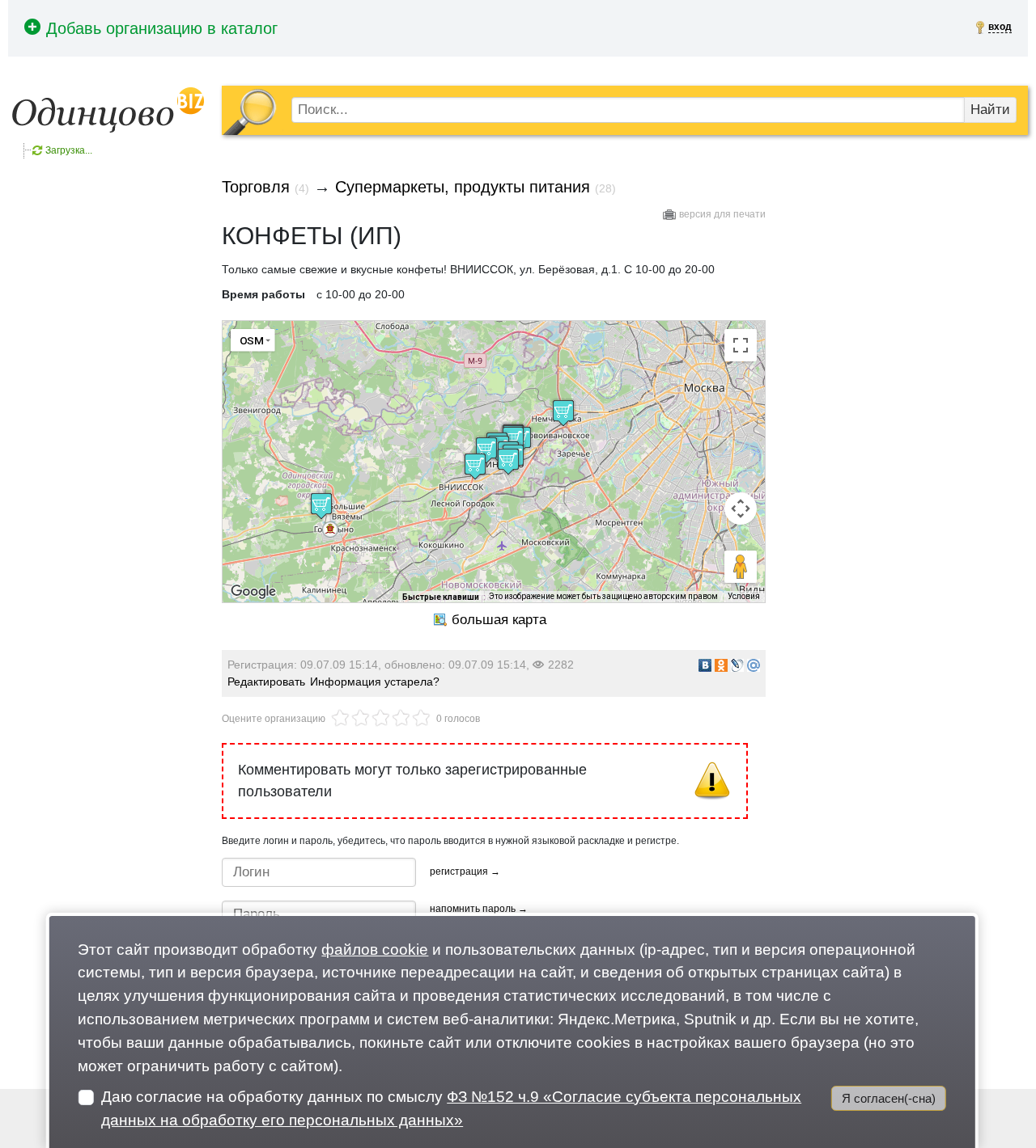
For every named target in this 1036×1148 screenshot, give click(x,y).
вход (1000, 26)
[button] (330, 529)
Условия (744, 596)
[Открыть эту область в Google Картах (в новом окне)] (253, 591)
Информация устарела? (374, 681)
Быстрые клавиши (440, 597)
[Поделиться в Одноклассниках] (721, 665)
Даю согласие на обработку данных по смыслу (451, 1108)
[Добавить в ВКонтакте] (704, 665)
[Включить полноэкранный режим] (740, 345)
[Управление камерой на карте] (740, 508)
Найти (990, 109)
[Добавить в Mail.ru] (753, 665)
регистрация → (465, 871)
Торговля (256, 187)
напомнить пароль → (479, 908)
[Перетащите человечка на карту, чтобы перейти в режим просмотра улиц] (740, 567)
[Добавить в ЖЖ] (737, 665)
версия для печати (722, 214)
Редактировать (266, 681)
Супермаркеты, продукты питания (462, 187)
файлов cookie (374, 949)
